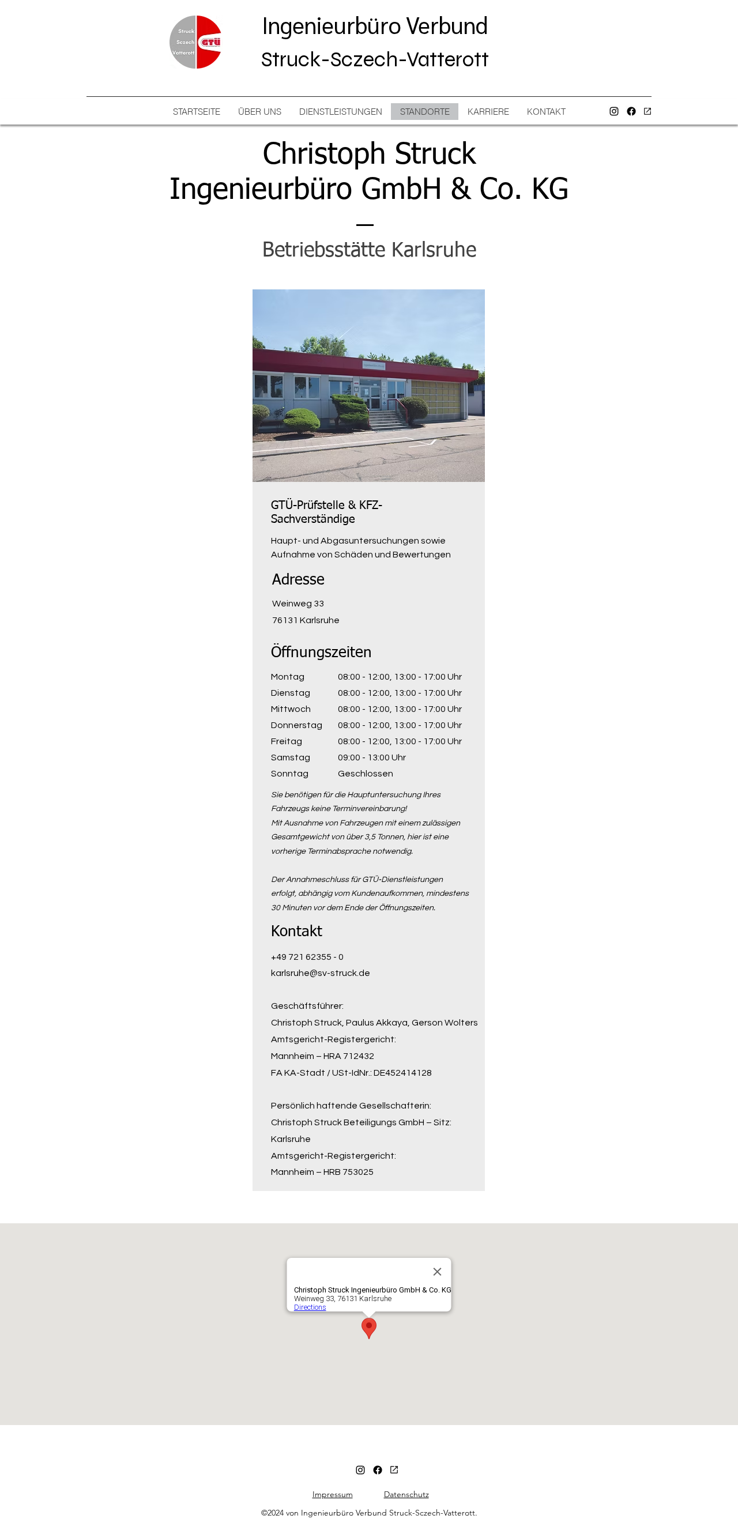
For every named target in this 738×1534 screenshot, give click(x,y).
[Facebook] (631, 111)
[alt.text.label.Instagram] (614, 111)
